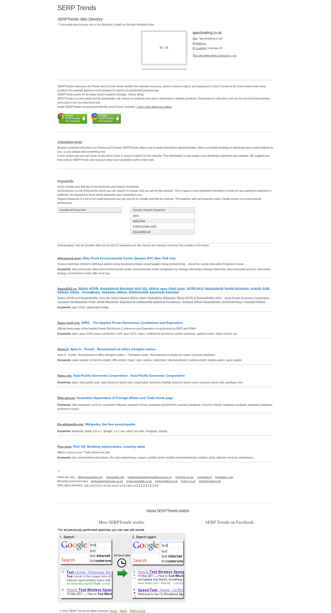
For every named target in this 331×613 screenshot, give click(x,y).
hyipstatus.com (224, 477)
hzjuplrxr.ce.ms (184, 477)
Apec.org (64, 375)
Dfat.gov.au (66, 398)
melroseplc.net (115, 477)
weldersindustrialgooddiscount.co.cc (149, 477)
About (123, 611)
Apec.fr (62, 349)
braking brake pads (144, 226)
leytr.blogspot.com (210, 481)
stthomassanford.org (90, 477)
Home (113, 611)
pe (235, 55)
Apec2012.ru (67, 288)
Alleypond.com (69, 258)
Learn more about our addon (154, 106)
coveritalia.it (204, 477)
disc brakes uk (141, 231)
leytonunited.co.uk (166, 481)
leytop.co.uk (188, 481)
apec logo (139, 220)
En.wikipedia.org (70, 424)
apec (136, 215)
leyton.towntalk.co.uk (139, 481)
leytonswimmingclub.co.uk (107, 481)
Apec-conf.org (68, 323)
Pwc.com (64, 446)
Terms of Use (137, 611)
